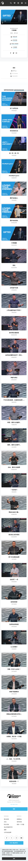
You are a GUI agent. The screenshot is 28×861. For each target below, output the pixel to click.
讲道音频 (15, 40)
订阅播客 (15, 47)
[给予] (14, 3)
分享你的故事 (7, 832)
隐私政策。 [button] (10, 854)
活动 (5, 822)
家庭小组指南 (15, 43)
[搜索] (11, 3)
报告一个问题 (20, 824)
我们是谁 (6, 819)
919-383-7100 (14, 804)
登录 (14, 809)
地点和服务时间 (8, 827)
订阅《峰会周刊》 (14, 843)
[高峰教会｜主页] (2, 3)
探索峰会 (19, 819)
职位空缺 (6, 824)
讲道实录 (15, 36)
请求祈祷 (19, 822)
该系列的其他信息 (19, 90)
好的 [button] (14, 858)
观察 (5, 830)
